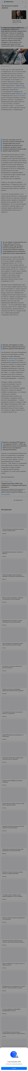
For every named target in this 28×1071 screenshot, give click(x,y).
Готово (14, 1068)
